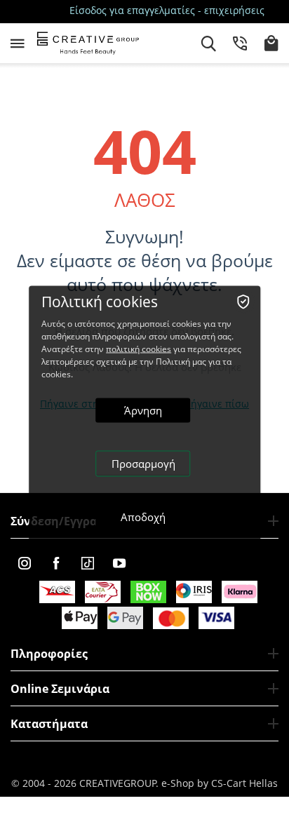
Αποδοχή (143, 517)
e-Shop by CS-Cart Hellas (219, 783)
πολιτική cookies (138, 349)
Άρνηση (143, 410)
